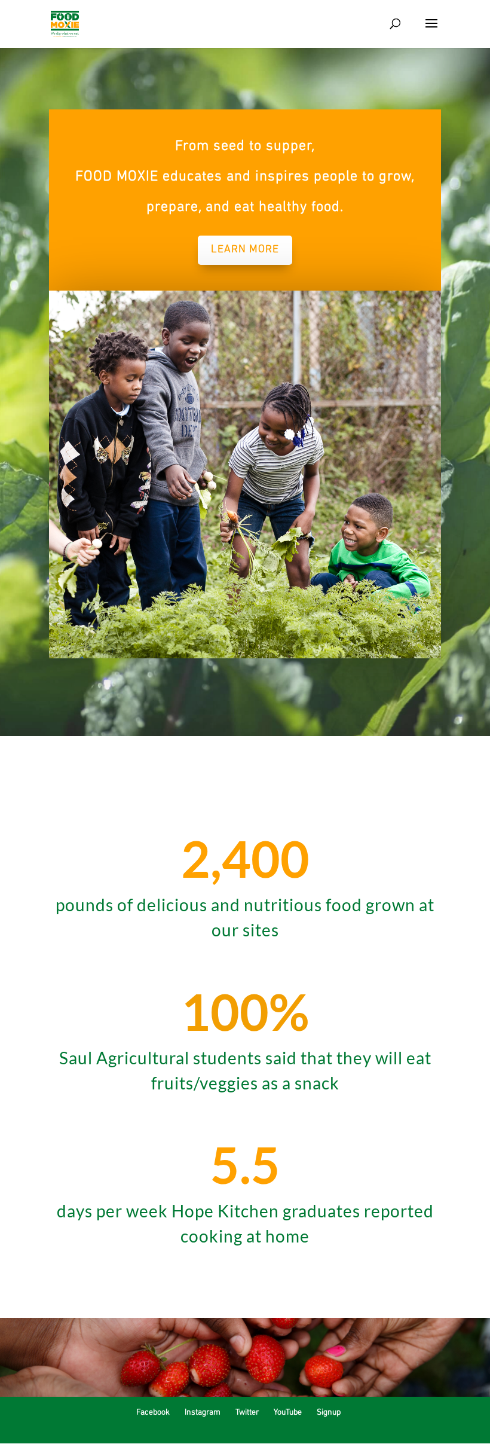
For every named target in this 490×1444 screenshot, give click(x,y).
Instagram (202, 1412)
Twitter (247, 1412)
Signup (329, 1412)
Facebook (153, 1412)
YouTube (288, 1412)
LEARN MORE (245, 250)
